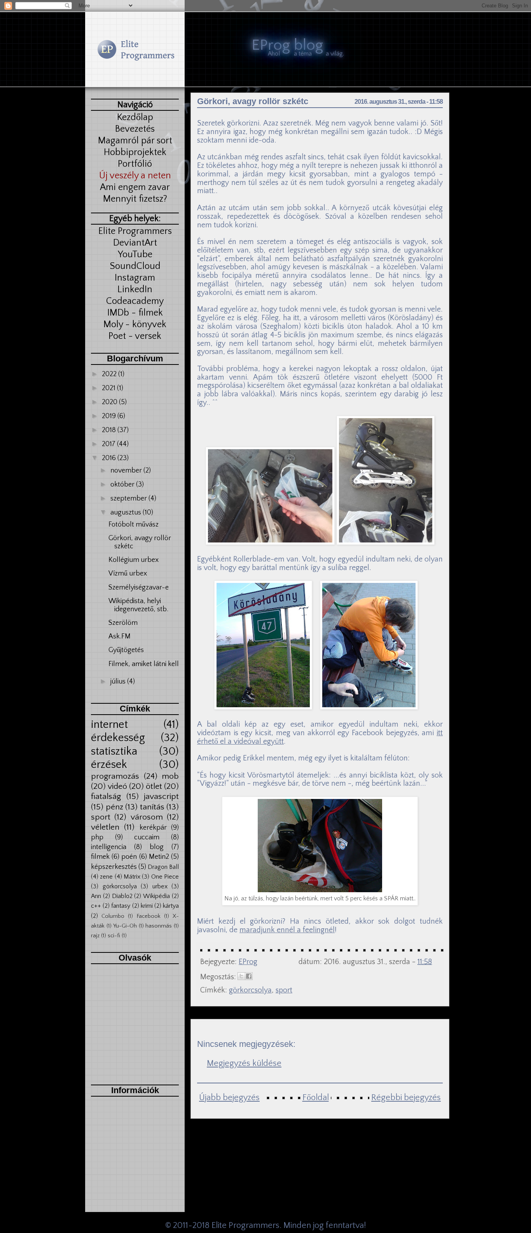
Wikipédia (156, 896)
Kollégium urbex (133, 560)
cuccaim (146, 837)
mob (170, 776)
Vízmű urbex (127, 573)
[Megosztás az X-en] (241, 976)
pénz (114, 807)
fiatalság (106, 796)
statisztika (114, 751)
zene (106, 876)
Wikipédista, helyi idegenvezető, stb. (138, 605)
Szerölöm (123, 623)
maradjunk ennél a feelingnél (287, 930)
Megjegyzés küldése (244, 1063)
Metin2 (159, 857)
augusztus (126, 512)
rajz (95, 936)
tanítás (152, 807)
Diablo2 (122, 896)
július (118, 681)
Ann (96, 896)
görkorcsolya (120, 886)
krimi (147, 905)
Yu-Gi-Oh (125, 926)
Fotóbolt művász (133, 524)
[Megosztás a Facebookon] (249, 976)
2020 (110, 402)
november (126, 470)
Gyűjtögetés (126, 650)
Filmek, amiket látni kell (143, 664)
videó (117, 786)
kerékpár (153, 828)
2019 (109, 416)
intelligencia (108, 847)
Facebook (148, 916)
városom (147, 817)
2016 (109, 458)
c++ (96, 905)
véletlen (105, 827)
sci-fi (114, 936)
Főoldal (315, 1097)
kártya (171, 905)
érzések (109, 765)
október (123, 484)
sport (100, 817)
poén (129, 857)
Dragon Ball (163, 866)
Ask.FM (119, 636)
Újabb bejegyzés (229, 1097)
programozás (115, 776)
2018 (109, 430)
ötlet (154, 786)
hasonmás (158, 926)
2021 (109, 388)
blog (157, 847)
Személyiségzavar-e (138, 587)
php (97, 837)
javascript (161, 796)
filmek (100, 857)
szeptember (129, 498)
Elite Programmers (245, 1225)
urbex (160, 886)
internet (109, 725)
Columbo (112, 916)
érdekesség (118, 738)
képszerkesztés (114, 867)
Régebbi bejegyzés (406, 1097)
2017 (109, 444)
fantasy (120, 905)
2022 (110, 374)
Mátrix (132, 876)
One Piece (165, 876)
